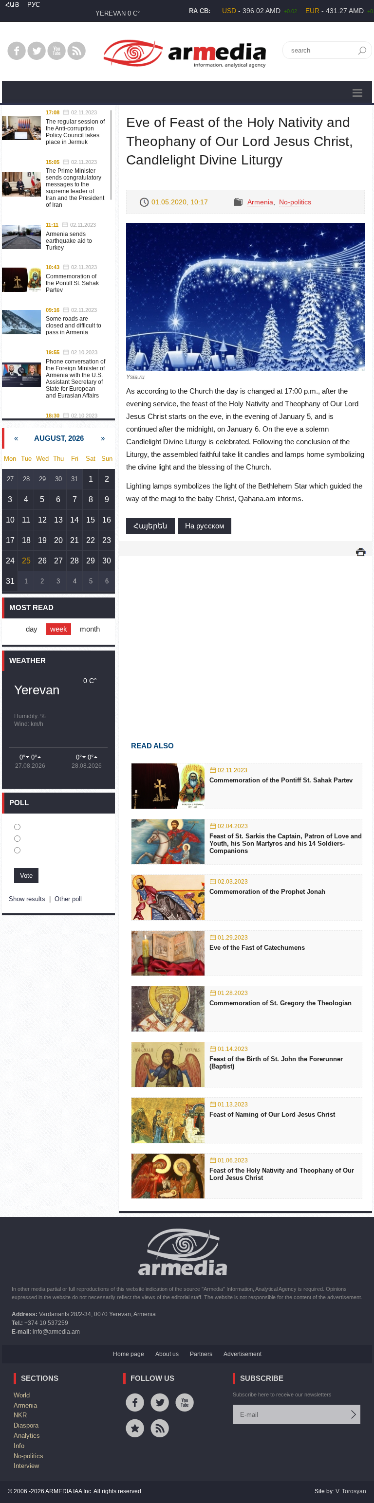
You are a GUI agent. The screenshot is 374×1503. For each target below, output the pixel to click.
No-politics (295, 202)
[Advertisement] (245, 634)
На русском (204, 526)
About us (167, 1354)
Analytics (27, 1435)
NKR (20, 1415)
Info (19, 1445)
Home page (128, 1354)
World (22, 1395)
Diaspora (26, 1425)
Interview (26, 1465)
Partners (201, 1354)
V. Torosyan (351, 1491)
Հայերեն (150, 526)
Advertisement (243, 1354)
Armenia (260, 202)
